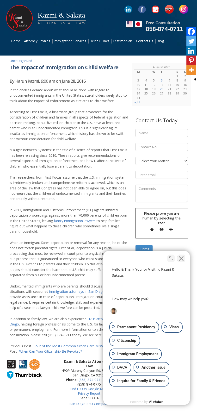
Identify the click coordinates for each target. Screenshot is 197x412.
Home (16, 41)
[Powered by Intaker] (156, 401)
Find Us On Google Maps (89, 389)
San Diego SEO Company (89, 403)
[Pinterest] (191, 60)
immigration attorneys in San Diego (77, 291)
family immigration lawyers (75, 220)
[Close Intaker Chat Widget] (181, 258)
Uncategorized (21, 60)
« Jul (137, 102)
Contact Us (144, 41)
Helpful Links (99, 41)
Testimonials (123, 41)
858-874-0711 (164, 28)
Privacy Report (89, 393)
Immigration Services (70, 41)
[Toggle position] (171, 258)
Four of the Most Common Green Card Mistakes (59, 346)
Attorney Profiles (37, 41)
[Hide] (195, 79)
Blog (160, 41)
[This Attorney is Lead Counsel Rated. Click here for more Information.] (34, 367)
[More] (191, 70)
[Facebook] (191, 31)
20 (161, 89)
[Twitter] (191, 41)
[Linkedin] (191, 51)
